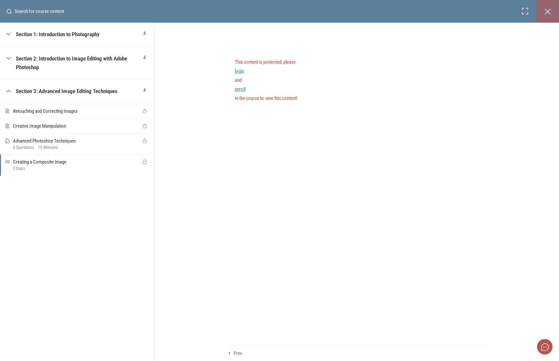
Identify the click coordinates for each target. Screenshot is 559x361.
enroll (240, 89)
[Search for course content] (11, 11)
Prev (238, 353)
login (239, 71)
